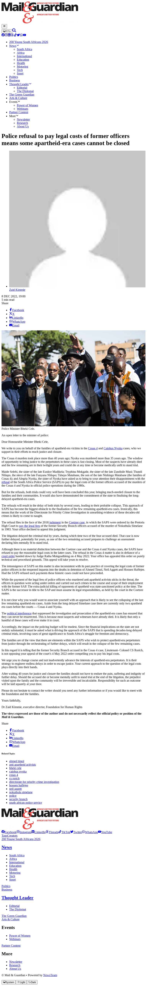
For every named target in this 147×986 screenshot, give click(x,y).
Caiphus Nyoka (113, 448)
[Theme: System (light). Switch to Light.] (7, 31)
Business (7, 889)
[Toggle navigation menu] (4, 26)
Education (15, 865)
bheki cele (15, 768)
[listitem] (9, 832)
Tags (4, 835)
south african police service (25, 802)
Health (13, 869)
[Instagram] (6, 35)
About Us (15, 968)
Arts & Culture (11, 919)
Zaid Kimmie (17, 289)
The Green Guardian (14, 915)
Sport (12, 879)
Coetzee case (77, 522)
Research (14, 965)
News (7, 847)
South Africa (16, 855)
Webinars (14, 939)
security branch (18, 799)
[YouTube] (24, 35)
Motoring (14, 872)
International (16, 862)
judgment (55, 522)
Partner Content (11, 945)
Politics (6, 886)
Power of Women (19, 935)
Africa (13, 858)
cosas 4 (13, 775)
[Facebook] (3, 35)
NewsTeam (50, 975)
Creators (12, 835)
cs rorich (14, 778)
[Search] (14, 31)
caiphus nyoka (18, 771)
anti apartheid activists (22, 764)
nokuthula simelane (21, 792)
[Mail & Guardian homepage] (73, 13)
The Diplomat (17, 909)
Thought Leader (17, 897)
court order (8, 556)
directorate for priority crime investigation (34, 782)
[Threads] (12, 35)
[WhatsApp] (21, 35)
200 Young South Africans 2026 (21, 839)
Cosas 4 (93, 448)
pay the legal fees (29, 525)
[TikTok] (15, 35)
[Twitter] (18, 35)
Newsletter (15, 961)
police (12, 795)
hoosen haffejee (18, 785)
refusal (6, 482)
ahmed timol (16, 761)
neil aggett (15, 788)
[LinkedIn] (9, 35)
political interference (19, 613)
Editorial (14, 905)
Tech (12, 876)
